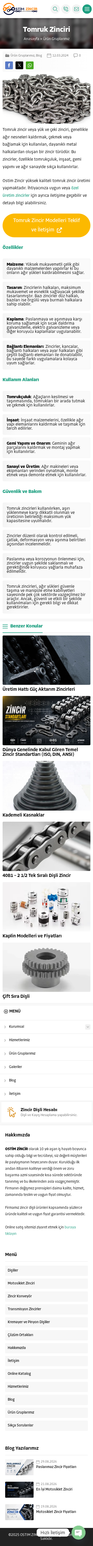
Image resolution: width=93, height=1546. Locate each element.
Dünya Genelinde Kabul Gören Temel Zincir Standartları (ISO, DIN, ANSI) (40, 752)
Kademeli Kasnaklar (23, 815)
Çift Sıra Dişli (16, 996)
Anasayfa (31, 39)
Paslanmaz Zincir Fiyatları (56, 1467)
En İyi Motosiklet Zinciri (54, 1490)
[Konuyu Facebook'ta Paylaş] (9, 65)
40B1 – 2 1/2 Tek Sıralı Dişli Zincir (37, 876)
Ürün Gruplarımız (56, 39)
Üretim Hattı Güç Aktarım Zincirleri (39, 689)
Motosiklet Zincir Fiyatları (56, 1512)
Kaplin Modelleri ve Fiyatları (32, 936)
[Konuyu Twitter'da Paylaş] (19, 65)
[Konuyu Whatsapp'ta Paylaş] (30, 65)
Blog (39, 55)
